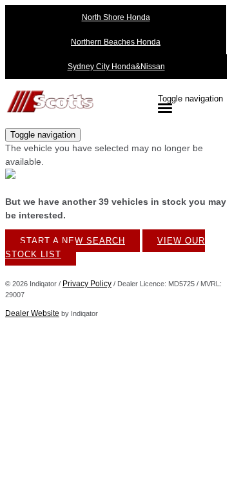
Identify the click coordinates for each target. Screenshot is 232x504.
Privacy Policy (87, 283)
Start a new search (72, 241)
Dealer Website (32, 313)
